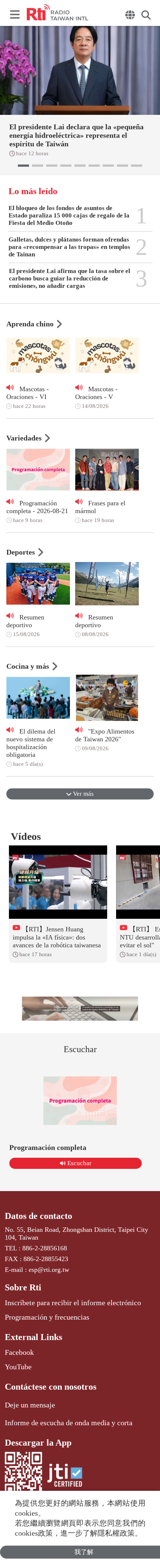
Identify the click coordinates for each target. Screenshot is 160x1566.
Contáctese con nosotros (50, 1387)
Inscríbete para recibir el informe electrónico (73, 1303)
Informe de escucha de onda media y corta (68, 1423)
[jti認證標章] (64, 1476)
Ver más (82, 793)
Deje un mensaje (30, 1405)
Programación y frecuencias (47, 1317)
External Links (33, 1337)
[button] (23, 165)
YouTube (18, 1367)
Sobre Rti (23, 1287)
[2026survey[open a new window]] (80, 1009)
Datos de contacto (38, 1216)
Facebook (19, 1352)
